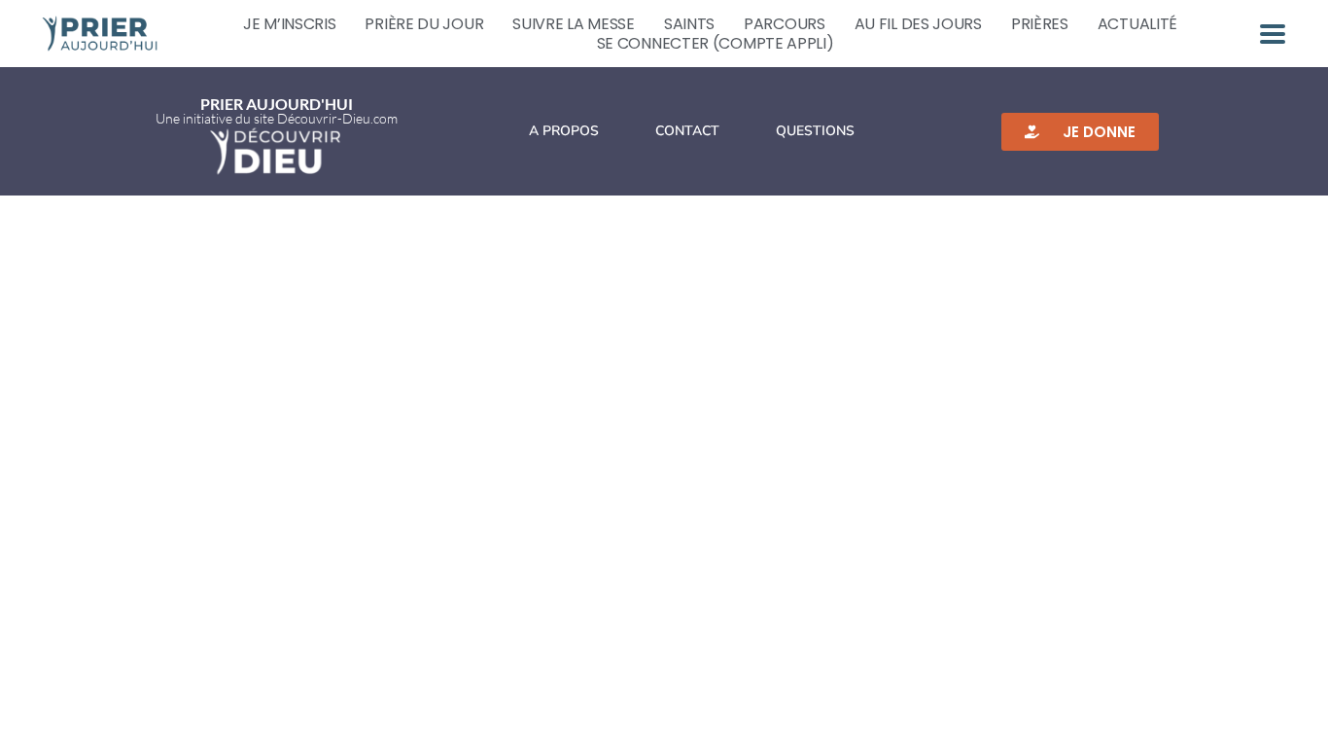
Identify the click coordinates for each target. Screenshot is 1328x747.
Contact (687, 131)
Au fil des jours (918, 24)
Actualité (1137, 24)
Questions (815, 131)
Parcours (784, 24)
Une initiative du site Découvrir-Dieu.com (277, 118)
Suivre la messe (573, 24)
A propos (564, 131)
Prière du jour (424, 24)
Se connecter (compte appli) (715, 43)
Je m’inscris (289, 24)
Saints (689, 24)
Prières (1039, 24)
